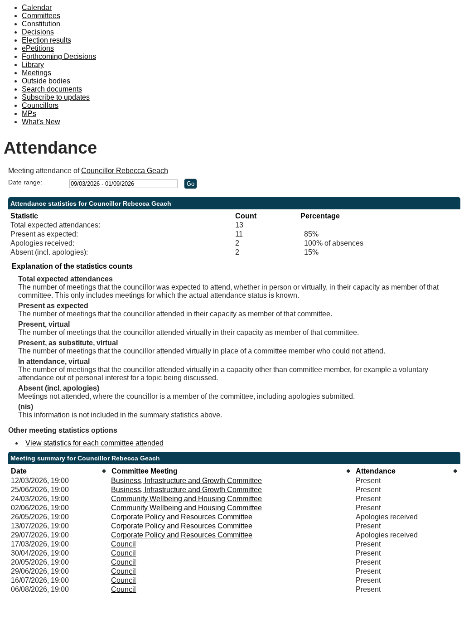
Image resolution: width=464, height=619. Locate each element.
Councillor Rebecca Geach (124, 170)
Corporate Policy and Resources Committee (181, 517)
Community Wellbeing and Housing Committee (186, 499)
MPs (29, 113)
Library (33, 64)
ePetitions (38, 48)
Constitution (41, 24)
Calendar (37, 7)
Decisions (38, 32)
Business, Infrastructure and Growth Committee (186, 480)
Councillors (40, 105)
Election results (46, 40)
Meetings (36, 73)
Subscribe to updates (56, 97)
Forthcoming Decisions (59, 56)
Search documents (52, 89)
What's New (41, 122)
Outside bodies (46, 81)
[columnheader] (59, 471)
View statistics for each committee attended (94, 443)
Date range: (25, 182)
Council (123, 544)
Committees (41, 15)
